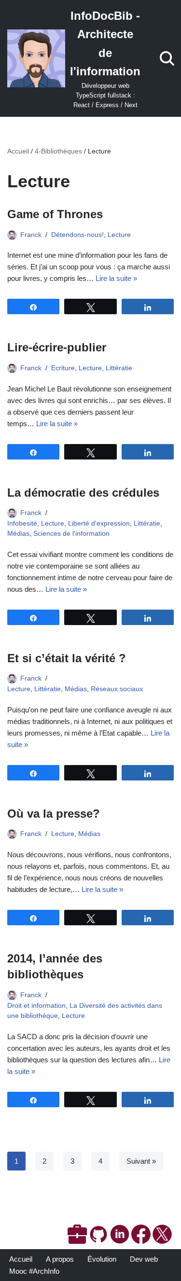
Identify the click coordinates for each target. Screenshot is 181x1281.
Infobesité (22, 523)
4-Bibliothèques (58, 151)
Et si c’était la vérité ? (66, 658)
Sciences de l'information (71, 533)
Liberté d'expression (99, 523)
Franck (31, 234)
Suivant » (141, 1161)
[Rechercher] (167, 58)
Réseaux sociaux (117, 689)
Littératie (119, 368)
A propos (60, 1259)
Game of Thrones (55, 214)
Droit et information (36, 1005)
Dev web (144, 1259)
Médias (18, 533)
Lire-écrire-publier (56, 347)
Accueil (18, 151)
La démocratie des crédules (83, 492)
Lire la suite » (116, 278)
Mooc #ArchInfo (34, 1271)
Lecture (119, 234)
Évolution (101, 1259)
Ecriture (63, 368)
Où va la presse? (53, 813)
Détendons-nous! (77, 234)
